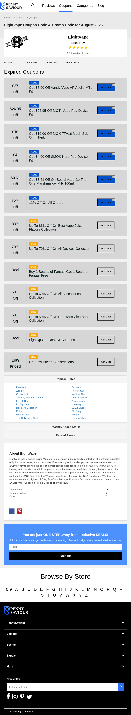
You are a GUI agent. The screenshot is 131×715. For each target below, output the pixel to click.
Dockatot (76, 387)
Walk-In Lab (22, 414)
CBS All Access (79, 397)
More (10, 666)
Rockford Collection (26, 407)
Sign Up (65, 555)
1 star (70, 47)
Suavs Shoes (78, 407)
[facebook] (11, 510)
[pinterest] (19, 510)
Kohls (19, 411)
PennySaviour (16, 622)
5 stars (86, 47)
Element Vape (78, 418)
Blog (100, 5)
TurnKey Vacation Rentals (30, 397)
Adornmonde (78, 401)
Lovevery (76, 404)
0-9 (9, 589)
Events (11, 644)
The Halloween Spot (27, 418)
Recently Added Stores (66, 426)
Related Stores (65, 435)
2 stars (74, 47)
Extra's (11, 655)
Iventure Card (78, 394)
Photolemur (77, 390)
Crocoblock (22, 394)
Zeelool (20, 390)
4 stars (82, 47)
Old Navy (76, 411)
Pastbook (21, 387)
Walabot (75, 414)
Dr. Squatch (22, 404)
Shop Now (78, 42)
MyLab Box (22, 401)
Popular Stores (65, 379)
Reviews (48, 5)
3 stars (78, 47)
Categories (85, 5)
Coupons (65, 5)
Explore (12, 633)
